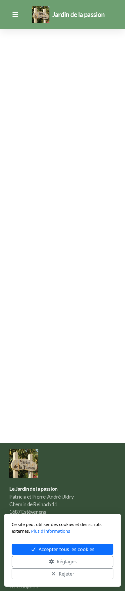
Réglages (67, 561)
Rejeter (66, 574)
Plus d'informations (50, 531)
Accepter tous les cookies (66, 549)
